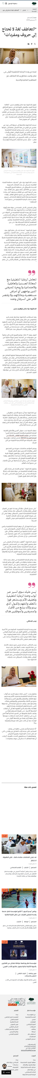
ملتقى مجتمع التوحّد (12, 1069)
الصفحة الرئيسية (34, 10)
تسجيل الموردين (31, 1039)
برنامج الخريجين (14, 1031)
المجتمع (33, 867)
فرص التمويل (14, 1024)
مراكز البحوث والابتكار (29, 1065)
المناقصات (32, 1036)
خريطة (34, 1031)
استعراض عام (32, 1034)
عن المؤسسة (31, 1014)
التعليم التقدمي (13, 1034)
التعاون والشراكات (30, 976)
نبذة (17, 1014)
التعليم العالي (14, 1019)
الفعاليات (33, 1022)
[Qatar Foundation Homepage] (33, 3)
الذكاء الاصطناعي (30, 1072)
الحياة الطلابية (14, 1022)
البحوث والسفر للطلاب (11, 1029)
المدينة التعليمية (30, 1017)
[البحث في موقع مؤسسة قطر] (3, 3)
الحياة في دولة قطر (12, 1062)
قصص (24, 10)
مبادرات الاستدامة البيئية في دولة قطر (28, 1068)
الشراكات (33, 1027)
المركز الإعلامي (31, 1024)
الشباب (26, 867)
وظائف (33, 1029)
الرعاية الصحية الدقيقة (29, 1074)
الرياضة (26, 921)
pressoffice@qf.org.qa (28, 1050)
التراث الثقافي (21, 973)
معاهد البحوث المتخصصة (28, 1062)
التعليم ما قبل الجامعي (11, 1017)
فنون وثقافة (32, 973)
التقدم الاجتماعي (15, 867)
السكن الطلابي (13, 1027)
